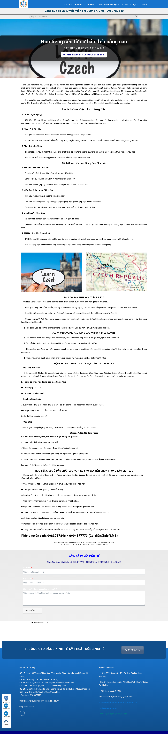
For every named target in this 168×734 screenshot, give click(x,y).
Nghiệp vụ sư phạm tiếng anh (128, 702)
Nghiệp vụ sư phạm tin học (108, 702)
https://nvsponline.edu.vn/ (71, 542)
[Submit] (136, 17)
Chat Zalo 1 (6, 708)
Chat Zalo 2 (6, 716)
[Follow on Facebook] (22, 713)
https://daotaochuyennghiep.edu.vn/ (93, 545)
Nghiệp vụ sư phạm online (107, 708)
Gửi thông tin (32, 611)
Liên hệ (144, 5)
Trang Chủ (67, 5)
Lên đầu (6, 724)
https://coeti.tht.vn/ (69, 545)
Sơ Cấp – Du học (129, 5)
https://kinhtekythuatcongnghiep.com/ (98, 542)
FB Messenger (6, 701)
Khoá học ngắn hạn (108, 5)
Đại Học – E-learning (84, 5)
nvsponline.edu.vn (26, 706)
